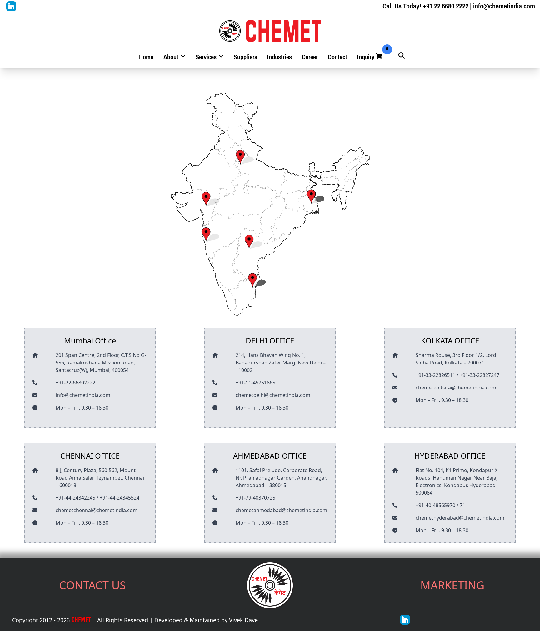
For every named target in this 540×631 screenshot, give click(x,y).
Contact (337, 57)
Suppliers (245, 57)
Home (146, 57)
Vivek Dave (243, 620)
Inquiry (370, 57)
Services (207, 57)
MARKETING (452, 585)
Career (310, 57)
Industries (279, 57)
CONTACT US (92, 585)
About (171, 57)
